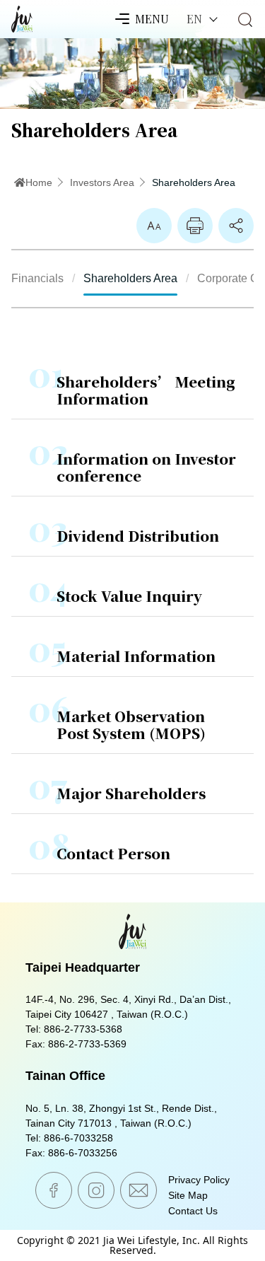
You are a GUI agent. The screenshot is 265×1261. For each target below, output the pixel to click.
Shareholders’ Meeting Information (146, 390)
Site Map (188, 1195)
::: (15, 169)
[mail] (138, 1190)
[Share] (236, 225)
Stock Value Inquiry (129, 596)
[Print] (195, 225)
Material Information (136, 656)
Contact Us (193, 1210)
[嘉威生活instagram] (96, 1190)
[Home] (22, 16)
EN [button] (196, 18)
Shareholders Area (193, 182)
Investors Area (102, 182)
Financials (37, 278)
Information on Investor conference (146, 467)
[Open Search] (245, 20)
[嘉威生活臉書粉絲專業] (53, 1190)
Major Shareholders (131, 793)
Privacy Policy (199, 1179)
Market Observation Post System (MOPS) (131, 724)
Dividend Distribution (138, 535)
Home (38, 182)
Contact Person (113, 853)
